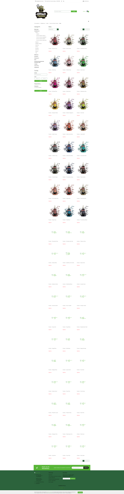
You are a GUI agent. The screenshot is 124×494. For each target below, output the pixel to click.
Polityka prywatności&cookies (54, 479)
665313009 (38, 483)
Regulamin (50, 474)
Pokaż (41, 90)
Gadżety (35, 64)
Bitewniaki (36, 29)
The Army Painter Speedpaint (41, 37)
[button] (51, 473)
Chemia (36, 46)
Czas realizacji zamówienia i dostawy (55, 476)
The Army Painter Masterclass (41, 40)
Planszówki (36, 58)
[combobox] (54, 29)
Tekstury (36, 51)
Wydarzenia (36, 67)
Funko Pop (36, 65)
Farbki (36, 32)
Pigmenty (37, 45)
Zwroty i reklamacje (52, 480)
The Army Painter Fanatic (40, 35)
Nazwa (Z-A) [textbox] (51, 29)
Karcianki (36, 56)
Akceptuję (80, 492)
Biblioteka (36, 54)
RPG (35, 59)
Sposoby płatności (52, 477)
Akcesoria (37, 49)
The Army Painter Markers (40, 38)
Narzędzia (37, 48)
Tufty (36, 52)
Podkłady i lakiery (38, 43)
